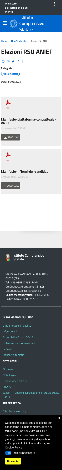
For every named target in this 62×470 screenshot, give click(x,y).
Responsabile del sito (15, 381)
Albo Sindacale (18, 41)
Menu (5, 23)
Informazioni (10, 331)
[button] (8, 453)
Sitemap (7, 349)
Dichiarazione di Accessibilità (19, 343)
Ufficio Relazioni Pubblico (17, 325)
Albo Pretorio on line (14, 411)
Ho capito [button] (13, 461)
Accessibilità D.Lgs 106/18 (18, 337)
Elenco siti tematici (13, 355)
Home (4, 41)
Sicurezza (8, 369)
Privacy (7, 387)
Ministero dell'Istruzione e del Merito (16, 7)
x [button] (59, 417)
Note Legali (9, 375)
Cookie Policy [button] (13, 447)
